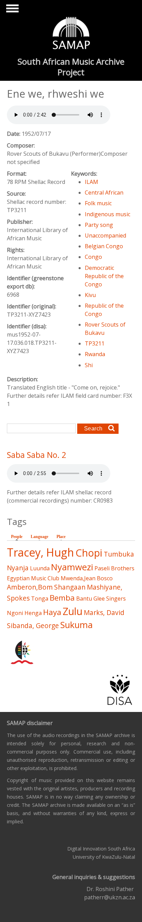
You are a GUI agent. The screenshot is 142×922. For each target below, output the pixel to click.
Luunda (40, 568)
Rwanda (95, 354)
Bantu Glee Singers (101, 598)
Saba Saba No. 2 (36, 454)
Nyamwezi (72, 567)
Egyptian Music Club (33, 578)
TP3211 (94, 343)
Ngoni (15, 613)
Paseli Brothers (114, 568)
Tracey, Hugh (40, 552)
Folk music (98, 203)
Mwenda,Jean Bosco (87, 578)
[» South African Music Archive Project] (71, 34)
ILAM (91, 182)
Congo (93, 257)
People (18, 536)
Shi (89, 365)
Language (39, 536)
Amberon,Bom (30, 587)
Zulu (72, 611)
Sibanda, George (33, 625)
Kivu (90, 295)
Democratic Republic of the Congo (104, 276)
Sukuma (76, 625)
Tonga (39, 598)
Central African (104, 192)
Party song (99, 225)
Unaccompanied (105, 235)
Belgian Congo (104, 246)
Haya (52, 612)
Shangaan (69, 587)
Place (61, 536)
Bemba (62, 597)
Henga (33, 613)
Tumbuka (119, 554)
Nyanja (18, 567)
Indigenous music (107, 214)
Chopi (88, 552)
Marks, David (104, 612)
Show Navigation (11, 10)
